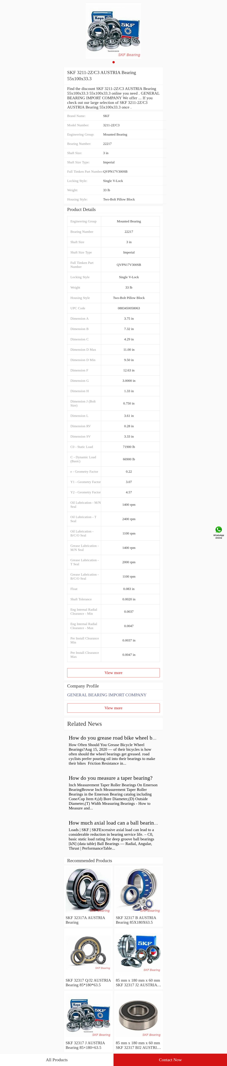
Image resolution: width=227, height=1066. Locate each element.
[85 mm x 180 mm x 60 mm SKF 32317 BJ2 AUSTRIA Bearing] (138, 1038)
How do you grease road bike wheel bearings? (120, 738)
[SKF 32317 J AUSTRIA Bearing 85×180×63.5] (88, 1038)
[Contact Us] (219, 533)
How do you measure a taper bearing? (111, 778)
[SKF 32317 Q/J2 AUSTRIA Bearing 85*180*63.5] (88, 975)
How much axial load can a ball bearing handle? (122, 823)
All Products (57, 1059)
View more (113, 672)
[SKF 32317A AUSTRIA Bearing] (88, 913)
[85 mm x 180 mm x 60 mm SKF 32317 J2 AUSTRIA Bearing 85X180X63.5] (138, 975)
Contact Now (170, 1059)
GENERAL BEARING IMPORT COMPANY (107, 694)
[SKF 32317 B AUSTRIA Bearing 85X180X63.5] (138, 913)
